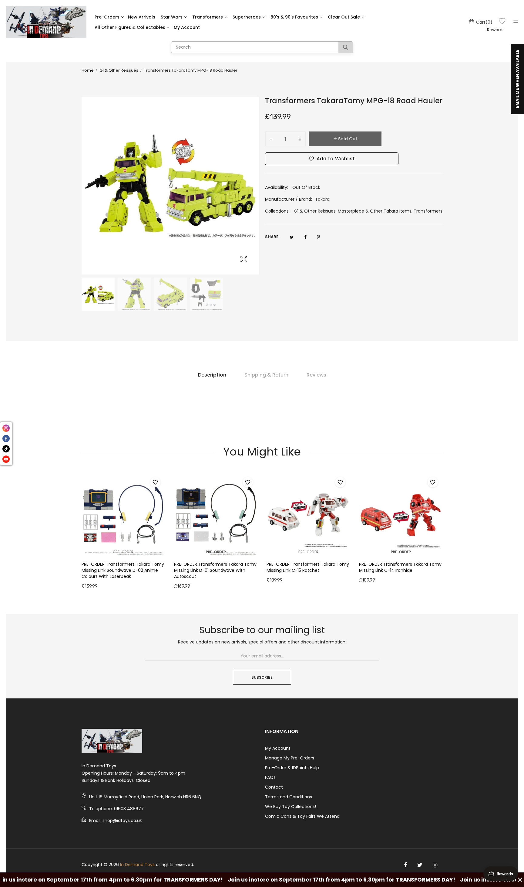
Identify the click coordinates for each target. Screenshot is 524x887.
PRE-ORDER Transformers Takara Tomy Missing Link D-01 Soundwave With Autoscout (215, 570)
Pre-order (123, 551)
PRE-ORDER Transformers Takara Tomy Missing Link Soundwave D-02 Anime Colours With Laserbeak (123, 570)
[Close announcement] (520, 879)
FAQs (270, 777)
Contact (274, 787)
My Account (278, 748)
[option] (98, 294)
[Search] (345, 47)
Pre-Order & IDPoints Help (292, 768)
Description (212, 374)
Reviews (316, 374)
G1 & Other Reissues (315, 211)
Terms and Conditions (288, 797)
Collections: (277, 211)
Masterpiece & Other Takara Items (374, 211)
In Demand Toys (137, 864)
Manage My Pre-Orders (289, 758)
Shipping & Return (266, 374)
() (484, 22)
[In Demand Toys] (46, 22)
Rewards (496, 30)
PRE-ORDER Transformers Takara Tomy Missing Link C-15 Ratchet (308, 567)
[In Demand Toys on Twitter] (420, 865)
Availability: (276, 187)
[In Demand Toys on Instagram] (435, 865)
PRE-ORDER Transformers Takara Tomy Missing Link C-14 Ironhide (400, 567)
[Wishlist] (502, 22)
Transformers (428, 211)
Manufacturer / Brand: (288, 199)
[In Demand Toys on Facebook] (405, 865)
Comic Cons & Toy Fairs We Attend (302, 816)
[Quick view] (163, 546)
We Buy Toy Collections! (290, 806)
